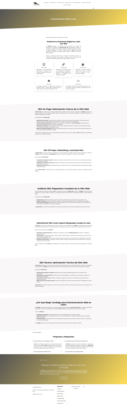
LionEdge (46, 2)
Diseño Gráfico (61, 2)
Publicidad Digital (76, 2)
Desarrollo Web (60, 403)
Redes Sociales (68, 2)
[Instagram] (93, 8)
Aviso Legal (75, 388)
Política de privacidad (75, 386)
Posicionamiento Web (86, 2)
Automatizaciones (53, 2)
